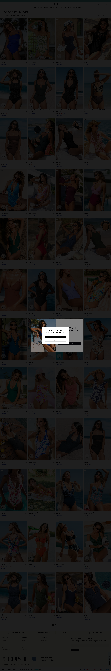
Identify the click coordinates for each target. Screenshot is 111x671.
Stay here (55, 340)
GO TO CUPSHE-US (55, 337)
